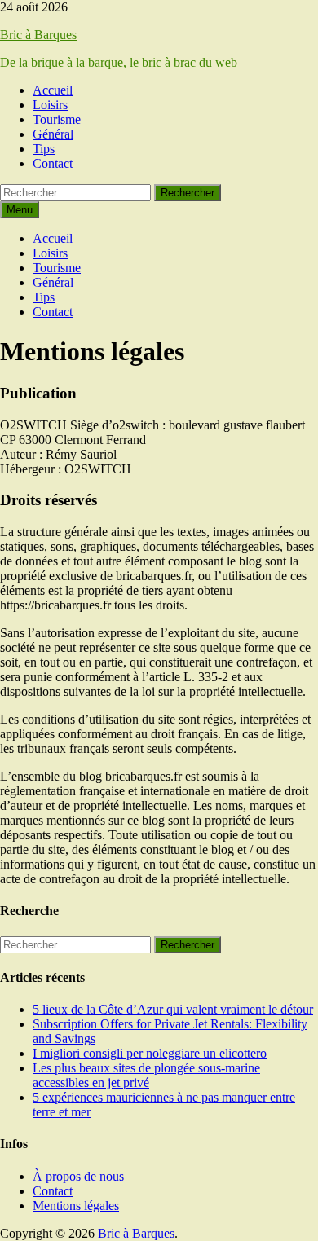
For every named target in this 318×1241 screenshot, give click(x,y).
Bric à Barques (38, 35)
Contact (53, 163)
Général (53, 134)
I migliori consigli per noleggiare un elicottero (150, 1053)
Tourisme (57, 119)
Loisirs (50, 105)
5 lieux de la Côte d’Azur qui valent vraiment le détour (173, 1009)
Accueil (53, 90)
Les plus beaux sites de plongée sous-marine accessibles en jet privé (146, 1075)
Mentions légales (76, 1205)
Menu (20, 210)
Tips (44, 149)
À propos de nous (78, 1176)
